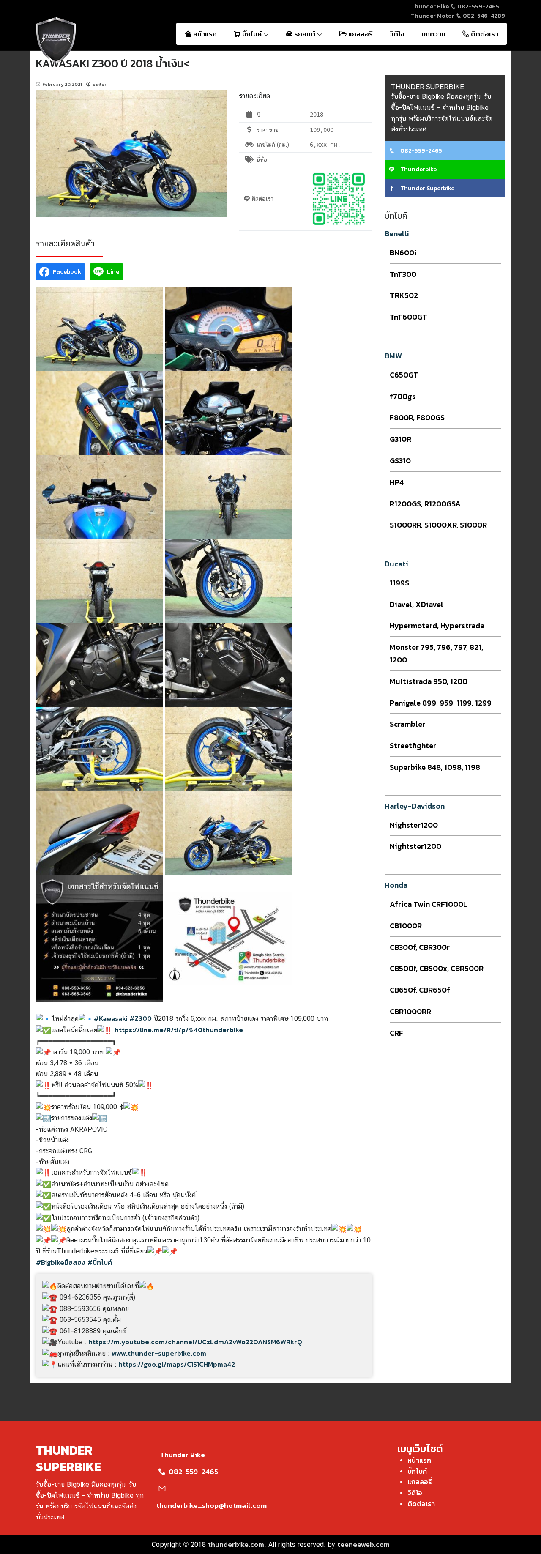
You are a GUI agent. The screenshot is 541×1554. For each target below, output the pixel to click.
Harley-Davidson (415, 806)
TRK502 (404, 295)
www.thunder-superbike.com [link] (159, 1353)
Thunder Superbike (426, 188)
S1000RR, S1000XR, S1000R (438, 525)
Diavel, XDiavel (416, 604)
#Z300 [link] (140, 1018)
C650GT (404, 374)
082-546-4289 (483, 15)
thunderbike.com (236, 1544)
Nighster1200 (414, 825)
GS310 (400, 460)
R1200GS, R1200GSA (425, 503)
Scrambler (407, 724)
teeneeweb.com (363, 1544)
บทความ (433, 34)
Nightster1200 (415, 846)
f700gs (403, 396)
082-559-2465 (477, 6)
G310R (400, 439)
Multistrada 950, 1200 (428, 681)
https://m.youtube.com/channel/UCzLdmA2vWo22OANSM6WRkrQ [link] (195, 1342)
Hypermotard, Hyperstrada (437, 625)
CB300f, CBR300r (420, 947)
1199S (399, 582)
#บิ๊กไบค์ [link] (99, 1262)
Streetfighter (413, 745)
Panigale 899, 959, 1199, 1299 (441, 703)
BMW (393, 355)
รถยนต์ (304, 34)
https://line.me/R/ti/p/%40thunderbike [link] (179, 1030)
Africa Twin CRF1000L (428, 904)
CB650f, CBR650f (420, 990)
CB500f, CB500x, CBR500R (437, 968)
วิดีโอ (397, 34)
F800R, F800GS (417, 417)
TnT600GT (408, 317)
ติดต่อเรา (483, 34)
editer (100, 84)
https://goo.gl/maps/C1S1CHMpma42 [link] (176, 1364)
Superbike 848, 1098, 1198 (435, 767)
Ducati (396, 563)
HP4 (397, 482)
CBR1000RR (410, 1011)
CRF (396, 1033)
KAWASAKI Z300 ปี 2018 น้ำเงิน (110, 63)
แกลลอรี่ (360, 34)
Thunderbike (418, 169)
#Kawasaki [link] (110, 1018)
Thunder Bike (182, 1454)
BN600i (403, 252)
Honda (396, 885)
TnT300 (403, 274)
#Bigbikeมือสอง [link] (60, 1262)
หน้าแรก (204, 34)
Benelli (397, 233)
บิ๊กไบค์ (251, 34)
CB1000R (406, 925)
